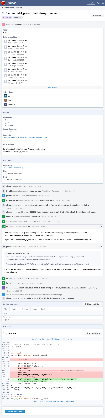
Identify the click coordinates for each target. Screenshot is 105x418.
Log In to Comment (15, 411)
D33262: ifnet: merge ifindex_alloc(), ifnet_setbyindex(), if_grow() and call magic (62, 212)
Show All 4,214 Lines (52, 402)
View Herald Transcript (50, 191)
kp (8, 123)
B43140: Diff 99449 (47, 200)
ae (9, 96)
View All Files (52, 87)
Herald (9, 191)
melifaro (11, 104)
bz (8, 120)
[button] (103, 3)
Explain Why (92, 288)
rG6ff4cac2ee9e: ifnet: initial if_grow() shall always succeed (25, 137)
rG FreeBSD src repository (13, 168)
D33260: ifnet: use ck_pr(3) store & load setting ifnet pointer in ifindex (60, 205)
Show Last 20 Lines (67, 402)
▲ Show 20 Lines (37, 402)
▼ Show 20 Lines (67, 339)
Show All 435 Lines (53, 339)
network (10, 131)
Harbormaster (12, 200)
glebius (19, 24)
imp (9, 100)
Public (19, 17)
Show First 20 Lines (38, 339)
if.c (9, 320)
